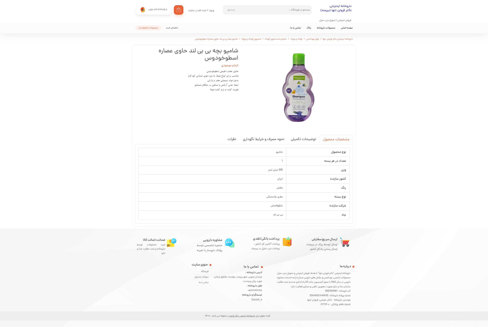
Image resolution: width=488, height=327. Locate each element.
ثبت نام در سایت (197, 11)
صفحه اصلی (347, 28)
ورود (211, 11)
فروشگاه (205, 271)
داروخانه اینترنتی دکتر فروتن (241, 316)
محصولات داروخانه (326, 28)
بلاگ (309, 28)
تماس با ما (295, 28)
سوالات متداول (201, 277)
